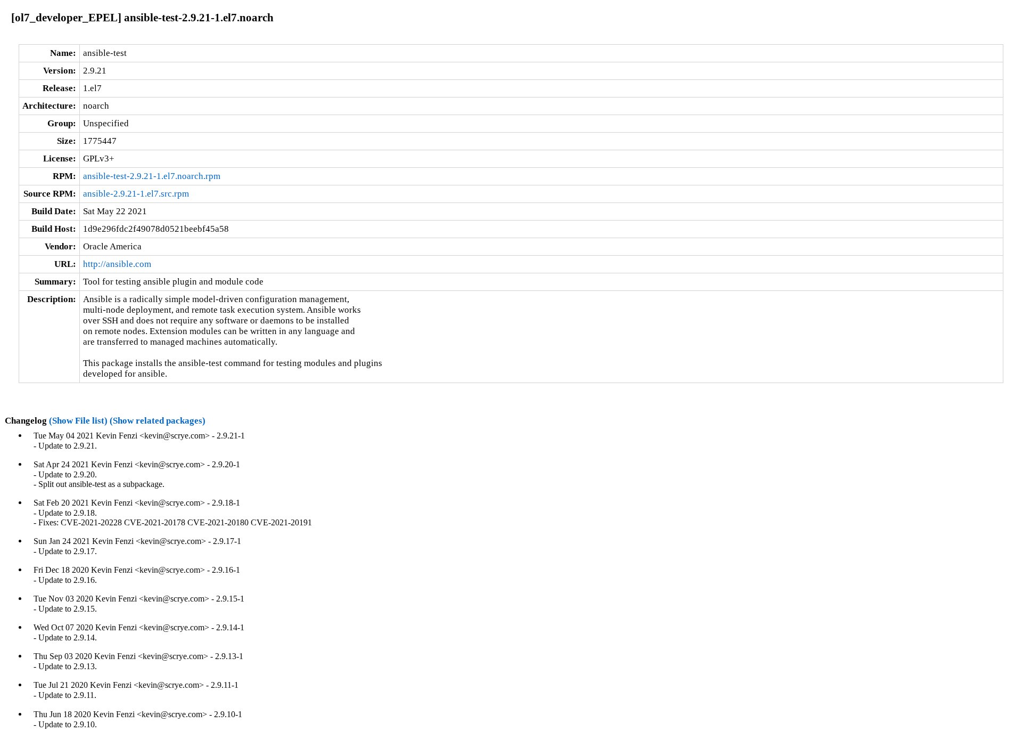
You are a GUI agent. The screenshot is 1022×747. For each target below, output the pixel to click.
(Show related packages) (157, 421)
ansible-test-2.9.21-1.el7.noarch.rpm (151, 176)
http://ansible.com (117, 264)
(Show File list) (78, 421)
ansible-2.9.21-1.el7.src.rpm (136, 194)
